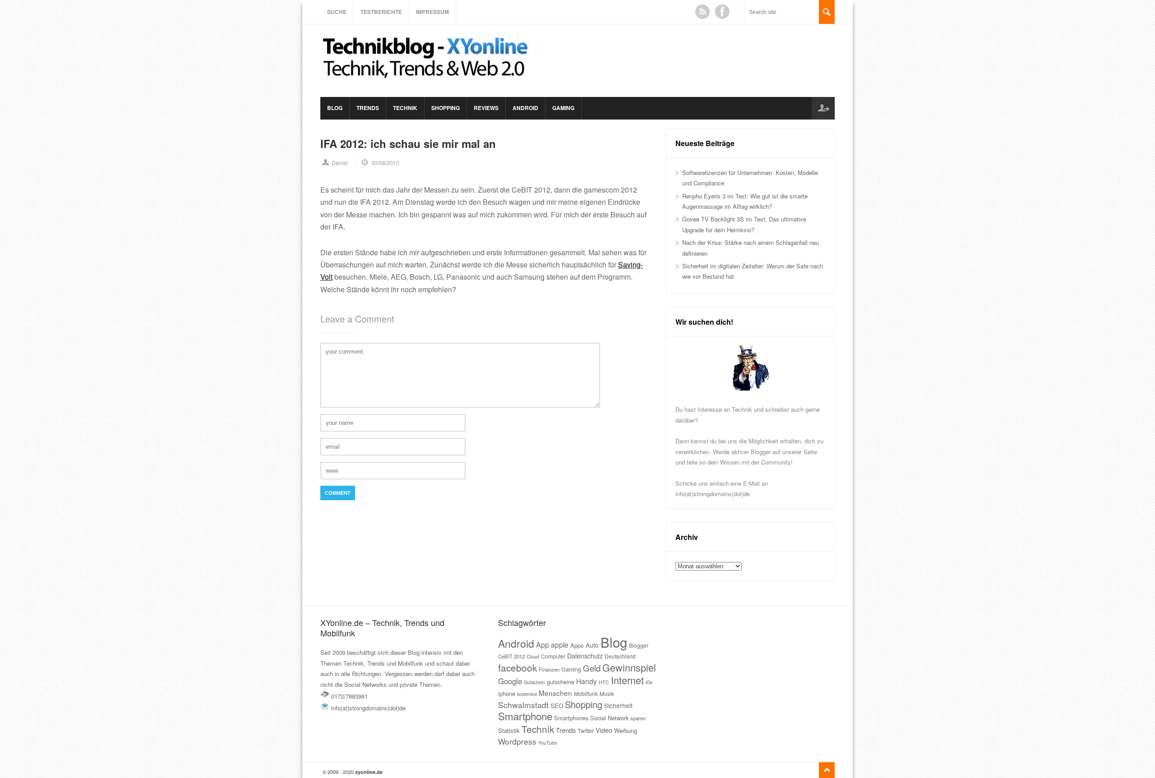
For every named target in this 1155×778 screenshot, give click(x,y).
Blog (334, 108)
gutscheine (560, 681)
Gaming (563, 108)
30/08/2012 (385, 162)
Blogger (638, 645)
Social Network (609, 718)
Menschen (555, 693)
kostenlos (527, 694)
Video (604, 730)
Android (525, 108)
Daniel (340, 162)
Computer (553, 656)
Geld (592, 668)
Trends (367, 108)
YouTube (547, 742)
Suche (336, 12)
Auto (592, 644)
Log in (823, 108)
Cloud (533, 656)
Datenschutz (585, 655)
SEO (556, 705)
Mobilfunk (586, 693)
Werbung (625, 730)
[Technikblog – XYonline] (427, 82)
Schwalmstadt (523, 704)
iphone (506, 693)
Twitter (586, 731)
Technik (405, 108)
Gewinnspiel (629, 667)
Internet (627, 680)
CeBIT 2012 (511, 656)
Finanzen (549, 669)
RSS (702, 11)
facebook (517, 667)
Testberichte (381, 12)
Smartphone (525, 716)
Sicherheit (618, 705)
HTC (604, 682)
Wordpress (517, 741)
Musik (607, 693)
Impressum (432, 12)
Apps (577, 645)
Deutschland (620, 656)
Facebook (722, 11)
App (542, 645)
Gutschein (534, 682)
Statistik (509, 730)
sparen (638, 718)
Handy (586, 681)
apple (559, 644)
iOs (649, 682)
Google (510, 681)
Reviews (486, 108)
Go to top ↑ (827, 770)
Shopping (445, 108)
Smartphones (571, 718)
